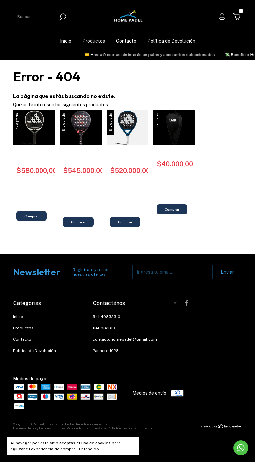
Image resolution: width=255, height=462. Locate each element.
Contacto (126, 41)
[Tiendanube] (221, 427)
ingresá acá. (98, 428)
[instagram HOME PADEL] (175, 303)
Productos (93, 41)
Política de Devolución (171, 41)
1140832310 (104, 328)
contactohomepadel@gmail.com (125, 339)
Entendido (89, 449)
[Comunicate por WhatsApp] (240, 447)
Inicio (65, 41)
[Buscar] (62, 16)
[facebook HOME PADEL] (186, 303)
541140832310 (106, 316)
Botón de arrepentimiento (132, 428)
